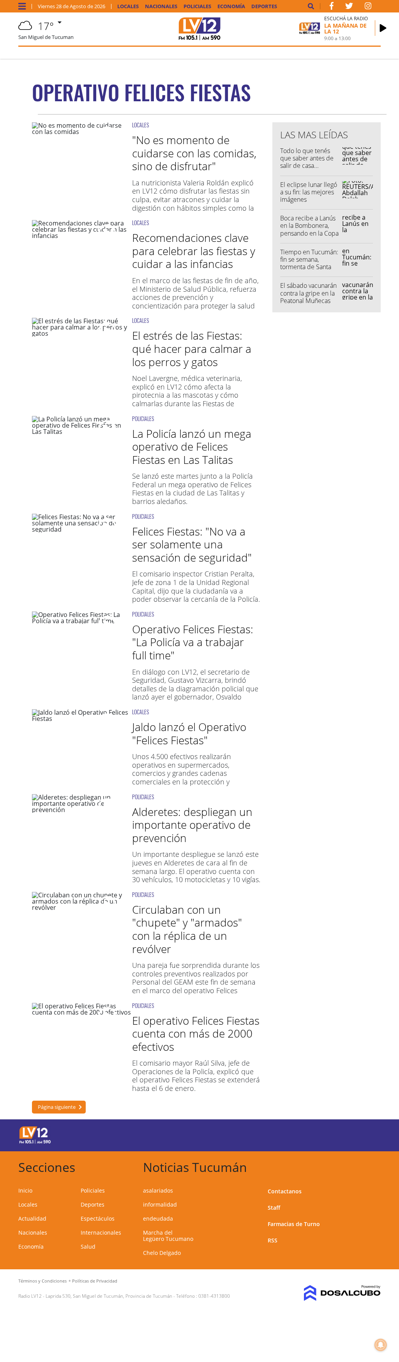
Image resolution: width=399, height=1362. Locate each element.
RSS (272, 1240)
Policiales (197, 6)
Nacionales (161, 6)
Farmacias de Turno (294, 1224)
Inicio (25, 1190)
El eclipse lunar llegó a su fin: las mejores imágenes (308, 192)
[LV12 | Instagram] (368, 7)
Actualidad (32, 1218)
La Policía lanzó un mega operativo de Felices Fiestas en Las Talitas (191, 446)
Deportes (264, 6)
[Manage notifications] (380, 1345)
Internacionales (101, 1232)
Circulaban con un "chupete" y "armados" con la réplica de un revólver (187, 929)
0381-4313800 (214, 1296)
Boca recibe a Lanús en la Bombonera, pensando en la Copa (309, 225)
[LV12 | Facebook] (332, 7)
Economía (231, 6)
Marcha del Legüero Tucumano (168, 1235)
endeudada (158, 1218)
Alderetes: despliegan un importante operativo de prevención (192, 824)
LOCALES (140, 125)
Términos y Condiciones (42, 1281)
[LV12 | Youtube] (343, 1134)
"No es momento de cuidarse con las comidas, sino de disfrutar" (194, 152)
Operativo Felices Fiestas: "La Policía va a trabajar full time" (192, 642)
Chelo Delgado (162, 1252)
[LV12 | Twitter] (349, 7)
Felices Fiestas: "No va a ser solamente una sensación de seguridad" (192, 544)
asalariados (158, 1190)
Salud (88, 1246)
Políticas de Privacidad (94, 1281)
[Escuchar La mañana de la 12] (383, 28)
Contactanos (285, 1191)
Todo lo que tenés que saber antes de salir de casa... (307, 158)
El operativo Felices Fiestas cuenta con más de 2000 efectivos (196, 1033)
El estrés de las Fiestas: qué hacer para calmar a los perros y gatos (191, 348)
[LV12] (35, 1142)
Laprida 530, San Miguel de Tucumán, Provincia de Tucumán (109, 1296)
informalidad (160, 1204)
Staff (274, 1207)
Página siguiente (57, 1106)
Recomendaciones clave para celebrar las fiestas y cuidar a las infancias (193, 250)
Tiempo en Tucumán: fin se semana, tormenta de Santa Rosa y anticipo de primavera (309, 267)
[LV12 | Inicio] (372, 1166)
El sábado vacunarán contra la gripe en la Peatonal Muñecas (308, 293)
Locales (128, 6)
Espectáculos (98, 1218)
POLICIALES (143, 418)
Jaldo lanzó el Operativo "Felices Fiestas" (189, 733)
